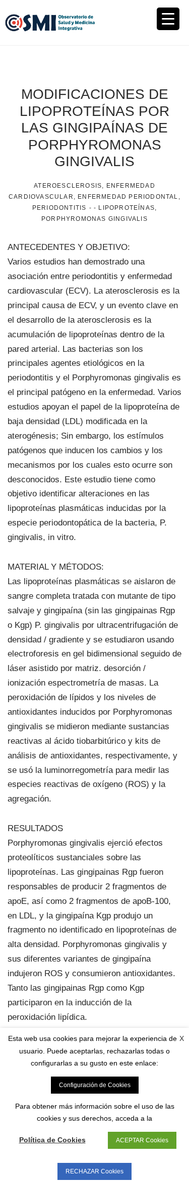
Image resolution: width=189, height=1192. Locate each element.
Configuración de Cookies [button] (95, 1085)
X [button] (181, 1038)
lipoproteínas (126, 207)
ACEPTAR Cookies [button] (142, 1140)
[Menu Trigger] (168, 19)
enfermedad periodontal (128, 196)
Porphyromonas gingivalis (94, 218)
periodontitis (59, 207)
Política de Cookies (52, 1140)
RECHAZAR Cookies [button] (94, 1171)
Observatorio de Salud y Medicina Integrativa (50, 22)
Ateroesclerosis (68, 185)
